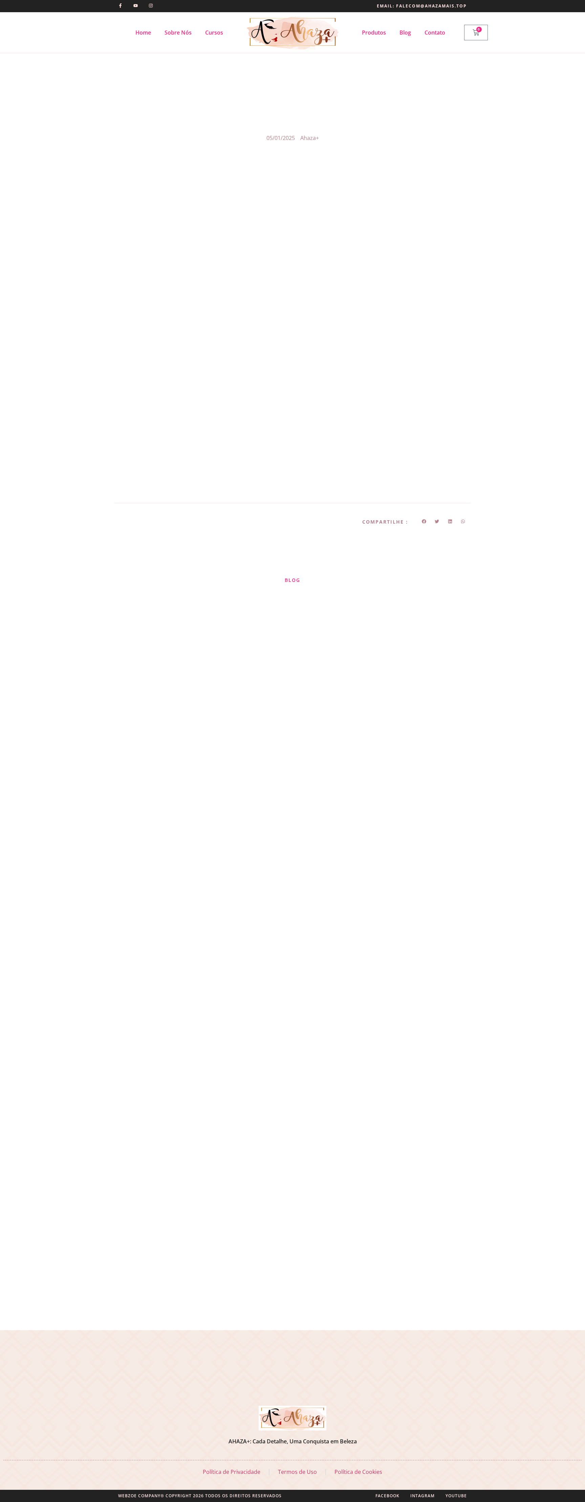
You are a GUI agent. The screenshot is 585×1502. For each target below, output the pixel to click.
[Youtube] (135, 5)
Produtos (374, 32)
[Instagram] (151, 5)
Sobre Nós (178, 32)
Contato (435, 32)
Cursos (214, 32)
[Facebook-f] (120, 5)
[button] (424, 521)
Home (143, 32)
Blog (405, 32)
